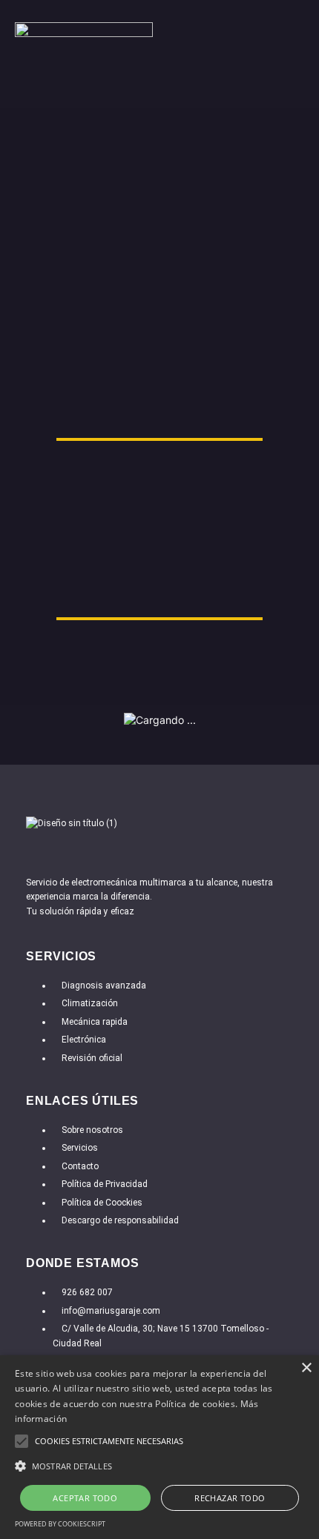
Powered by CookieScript (60, 1524)
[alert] (159, 1447)
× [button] (306, 1368)
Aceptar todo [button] (85, 1497)
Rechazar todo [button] (229, 1497)
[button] (293, 91)
